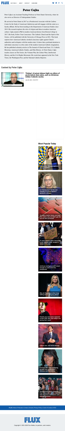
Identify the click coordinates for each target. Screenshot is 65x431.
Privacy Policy (38, 407)
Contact (27, 3)
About (21, 3)
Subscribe (34, 3)
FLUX (10, 407)
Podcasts (20, 407)
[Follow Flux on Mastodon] (53, 3)
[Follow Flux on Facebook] (59, 3)
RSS (54, 407)
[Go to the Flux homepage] (5, 4)
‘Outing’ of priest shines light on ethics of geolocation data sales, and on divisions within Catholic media (42, 75)
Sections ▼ (14, 3)
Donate (31, 407)
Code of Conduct (47, 407)
